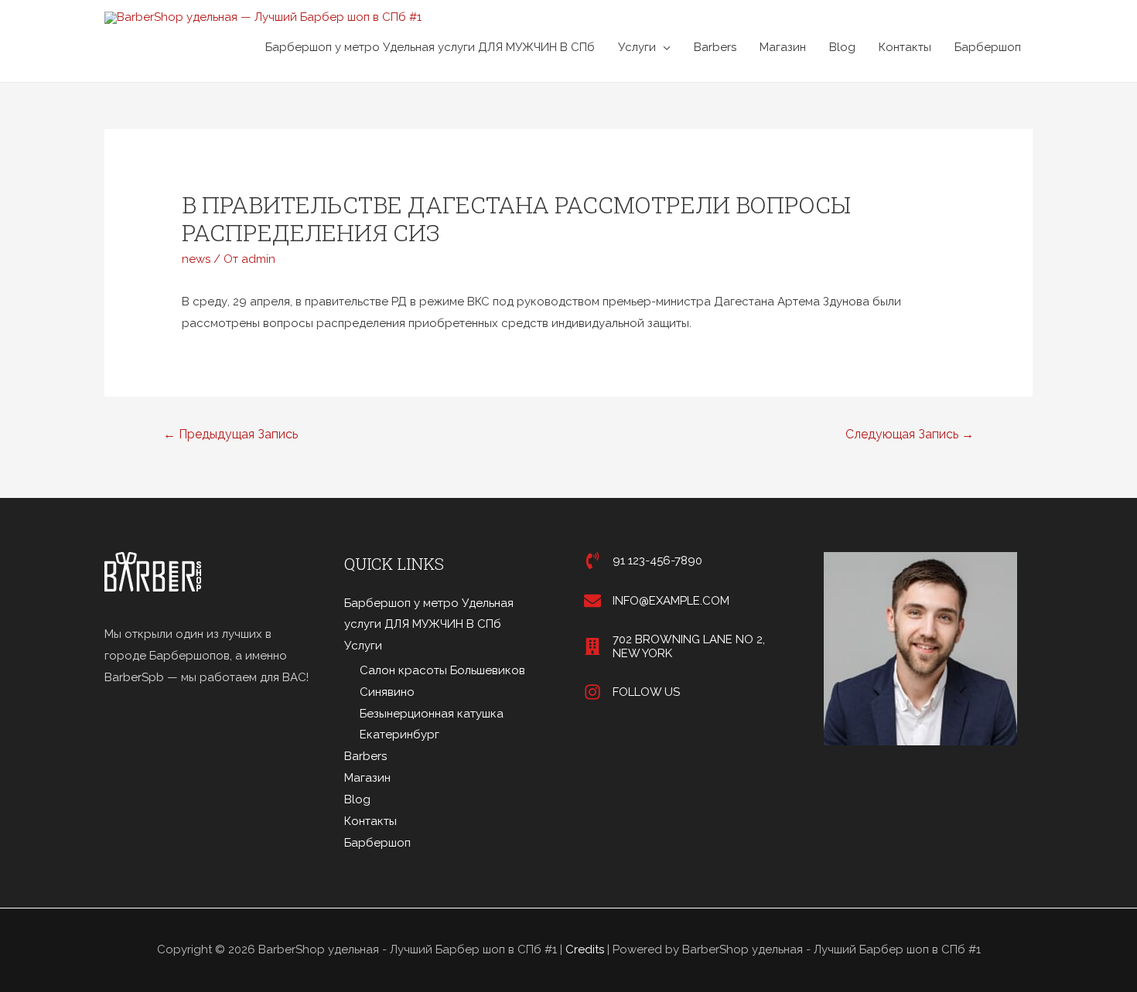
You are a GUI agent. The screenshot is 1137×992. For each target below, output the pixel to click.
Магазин (783, 47)
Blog (842, 47)
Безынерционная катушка (432, 714)
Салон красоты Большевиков (442, 670)
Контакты (905, 47)
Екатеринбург (399, 734)
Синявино (387, 692)
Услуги (637, 47)
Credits (584, 949)
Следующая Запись (909, 434)
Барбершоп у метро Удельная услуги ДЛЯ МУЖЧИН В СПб (430, 47)
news (196, 259)
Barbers (715, 47)
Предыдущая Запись (230, 434)
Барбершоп (987, 47)
